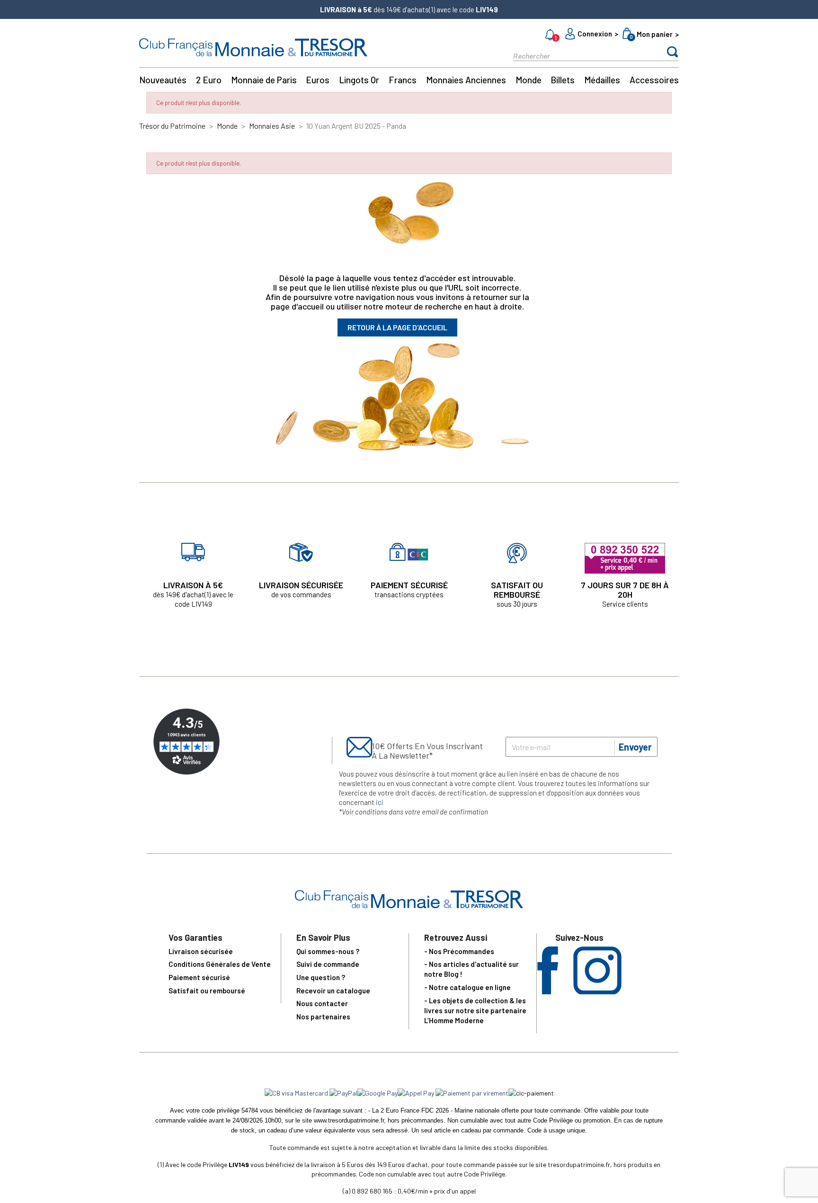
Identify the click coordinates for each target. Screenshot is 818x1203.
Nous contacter (322, 1003)
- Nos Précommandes (459, 951)
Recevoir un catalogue (333, 990)
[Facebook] (548, 991)
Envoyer (635, 746)
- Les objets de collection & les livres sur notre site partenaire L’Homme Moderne (475, 1010)
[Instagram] (597, 991)
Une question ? (320, 977)
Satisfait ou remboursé (207, 990)
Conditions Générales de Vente (220, 964)
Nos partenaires (323, 1016)
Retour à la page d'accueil (397, 327)
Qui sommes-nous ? (327, 951)
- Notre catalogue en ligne (467, 987)
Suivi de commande (327, 964)
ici (379, 802)
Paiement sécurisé (199, 977)
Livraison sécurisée (201, 951)
